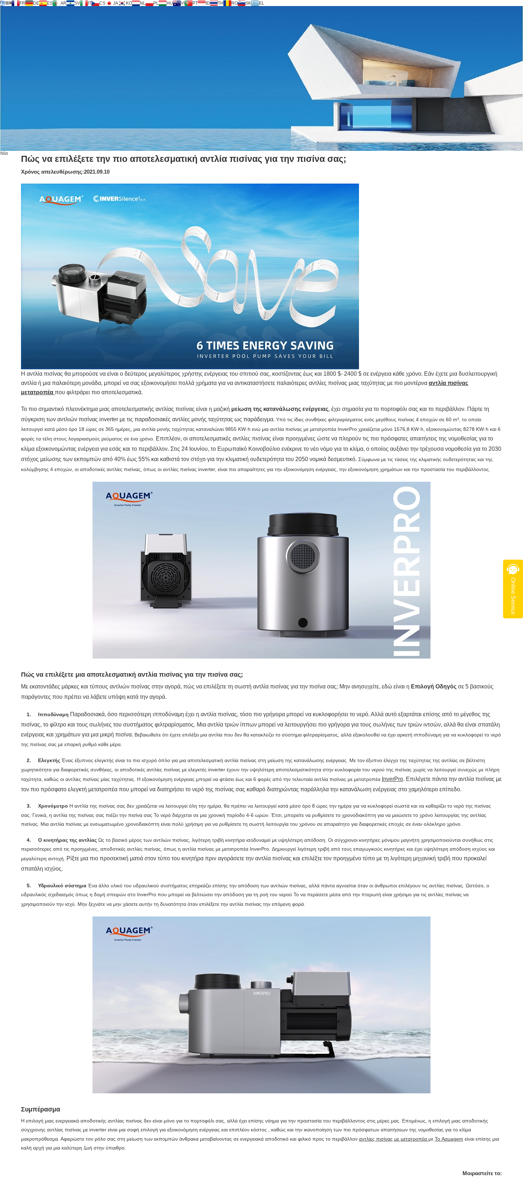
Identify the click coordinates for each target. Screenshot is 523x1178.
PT (195, 3)
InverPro (392, 779)
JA (115, 3)
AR (63, 3)
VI (183, 3)
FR (22, 3)
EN (9, 3)
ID (208, 3)
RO (234, 3)
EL (261, 3)
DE (36, 3)
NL (143, 3)
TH (220, 3)
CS (102, 3)
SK (248, 3)
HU (170, 3)
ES (50, 3)
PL (156, 3)
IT (89, 3)
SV (77, 3)
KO (129, 3)
